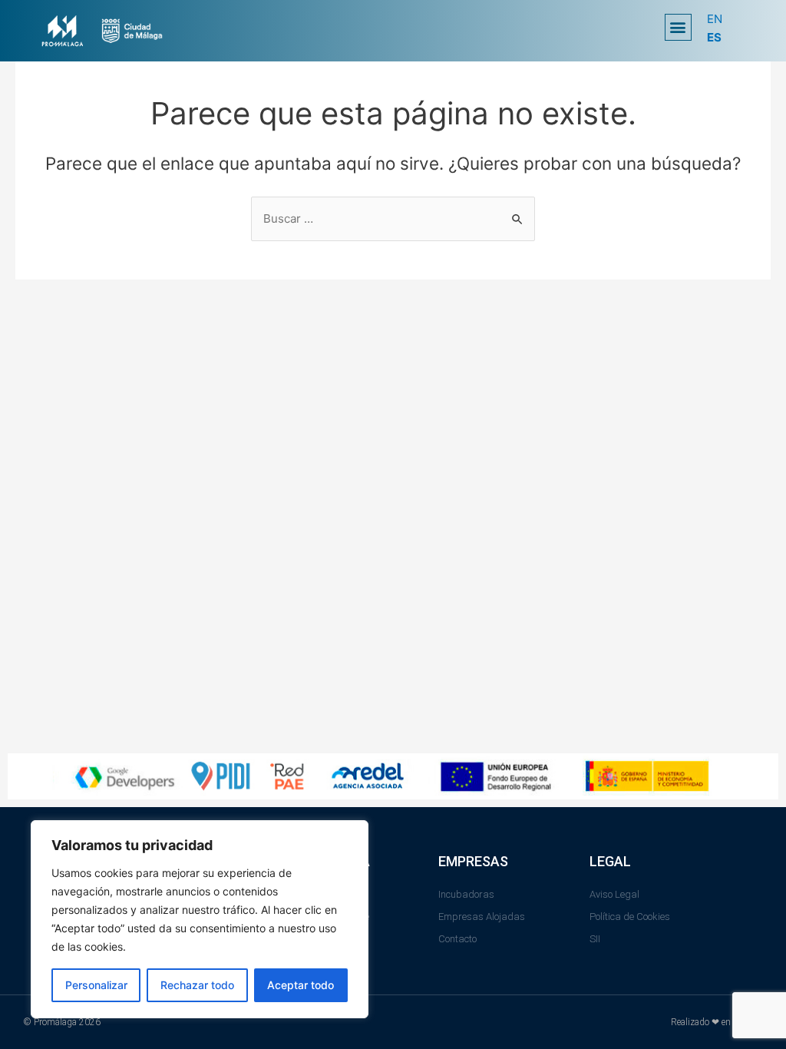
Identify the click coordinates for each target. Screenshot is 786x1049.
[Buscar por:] (393, 218)
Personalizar (96, 984)
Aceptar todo (300, 984)
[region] (199, 919)
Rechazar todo (197, 984)
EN (714, 19)
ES (714, 37)
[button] (678, 27)
